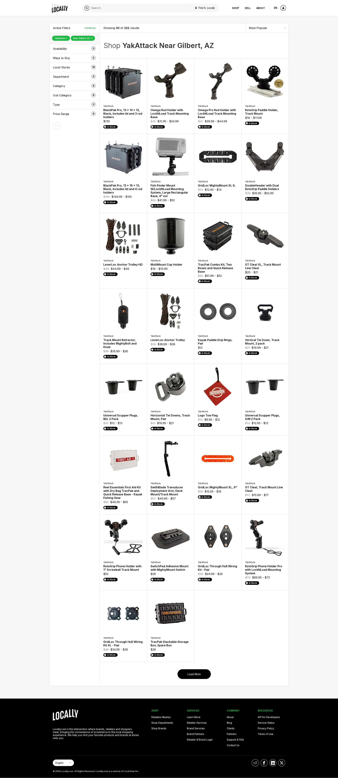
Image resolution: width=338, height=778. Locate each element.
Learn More (193, 717)
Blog (229, 722)
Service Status (266, 722)
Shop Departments (162, 722)
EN (275, 7)
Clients (230, 728)
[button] (74, 48)
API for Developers (269, 717)
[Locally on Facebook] (264, 762)
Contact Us (233, 745)
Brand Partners (195, 733)
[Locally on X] (281, 762)
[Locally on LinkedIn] (272, 762)
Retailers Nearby (161, 717)
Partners (231, 733)
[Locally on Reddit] (255, 762)
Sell (248, 8)
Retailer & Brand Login (200, 739)
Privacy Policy (266, 728)
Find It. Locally (206, 7)
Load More (194, 674)
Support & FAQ (235, 739)
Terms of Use (265, 733)
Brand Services (196, 728)
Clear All (90, 28)
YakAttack (59, 38)
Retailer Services (197, 722)
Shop (235, 8)
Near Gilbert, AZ (81, 38)
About (260, 8)
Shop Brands (158, 728)
